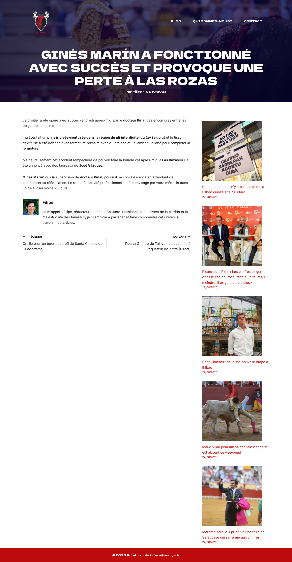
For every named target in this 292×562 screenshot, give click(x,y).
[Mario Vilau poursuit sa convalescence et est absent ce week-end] (235, 411)
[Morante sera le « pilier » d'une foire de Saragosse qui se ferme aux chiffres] (235, 496)
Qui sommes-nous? (212, 21)
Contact (253, 21)
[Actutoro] (41, 21)
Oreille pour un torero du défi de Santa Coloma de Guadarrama (62, 243)
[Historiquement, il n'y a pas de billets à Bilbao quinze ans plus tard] (235, 151)
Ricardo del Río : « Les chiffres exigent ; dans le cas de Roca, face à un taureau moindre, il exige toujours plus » (233, 277)
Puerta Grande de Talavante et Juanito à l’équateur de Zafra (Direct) (157, 243)
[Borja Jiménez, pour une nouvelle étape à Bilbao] (235, 326)
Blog (176, 21)
